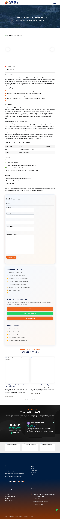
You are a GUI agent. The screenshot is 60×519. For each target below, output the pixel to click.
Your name (8, 207)
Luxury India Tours (23, 20)
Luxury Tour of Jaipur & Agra (40, 385)
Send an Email (31, 318)
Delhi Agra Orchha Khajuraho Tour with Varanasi (16, 385)
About (32, 468)
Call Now (31, 308)
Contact (33, 476)
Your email (8, 213)
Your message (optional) (11, 234)
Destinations (34, 470)
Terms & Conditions (35, 480)
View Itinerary (9, 396)
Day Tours (7, 494)
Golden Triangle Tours (10, 496)
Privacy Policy (34, 478)
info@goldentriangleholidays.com (40, 501)
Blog (32, 474)
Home (17, 20)
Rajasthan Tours (8, 498)
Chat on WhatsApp (31, 313)
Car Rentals (33, 472)
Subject (8, 220)
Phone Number (9, 226)
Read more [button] (29, 435)
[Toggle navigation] (54, 2)
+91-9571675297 (37, 498)
